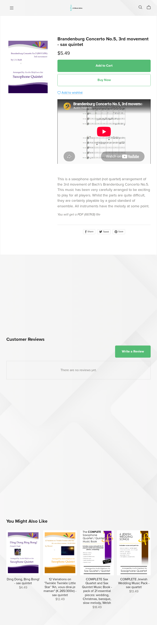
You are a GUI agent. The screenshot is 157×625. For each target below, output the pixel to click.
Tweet (105, 231)
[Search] (140, 7)
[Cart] (150, 7)
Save (120, 231)
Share (90, 231)
